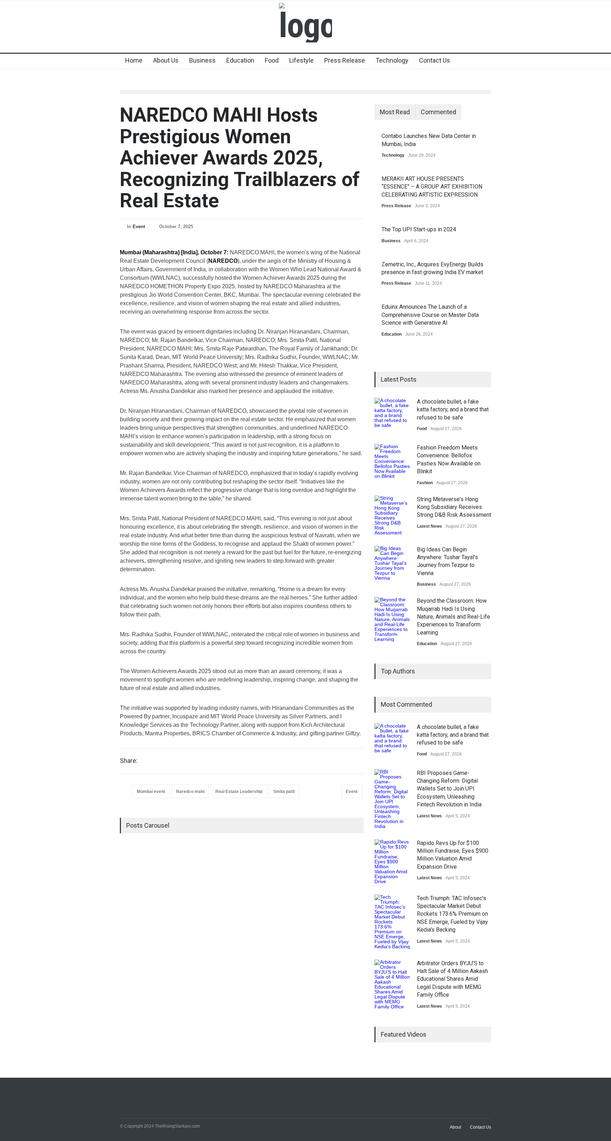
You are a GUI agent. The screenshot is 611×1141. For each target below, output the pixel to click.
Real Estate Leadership (238, 791)
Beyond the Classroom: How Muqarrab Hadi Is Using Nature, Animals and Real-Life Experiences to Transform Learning (453, 616)
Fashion (425, 482)
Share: (129, 761)
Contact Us (434, 60)
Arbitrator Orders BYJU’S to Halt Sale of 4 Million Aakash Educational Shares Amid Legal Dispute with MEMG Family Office (452, 979)
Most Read (395, 112)
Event (139, 226)
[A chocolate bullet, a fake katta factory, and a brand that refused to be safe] (392, 415)
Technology (392, 60)
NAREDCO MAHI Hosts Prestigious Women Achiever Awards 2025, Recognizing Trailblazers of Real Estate (240, 158)
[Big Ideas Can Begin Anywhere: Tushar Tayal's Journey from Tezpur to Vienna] (392, 563)
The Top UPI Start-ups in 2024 (419, 229)
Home (133, 60)
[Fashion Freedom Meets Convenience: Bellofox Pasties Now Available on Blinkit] (392, 461)
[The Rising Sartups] (305, 25)
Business (202, 60)
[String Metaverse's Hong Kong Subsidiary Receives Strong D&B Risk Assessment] (392, 515)
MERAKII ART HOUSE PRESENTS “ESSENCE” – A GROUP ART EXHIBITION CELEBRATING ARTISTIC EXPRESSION (432, 186)
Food (272, 60)
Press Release (344, 60)
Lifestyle (301, 60)
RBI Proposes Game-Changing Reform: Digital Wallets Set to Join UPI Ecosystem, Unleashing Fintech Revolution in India (449, 789)
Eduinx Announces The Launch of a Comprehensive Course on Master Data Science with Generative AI (430, 314)
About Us (166, 60)
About (455, 1127)
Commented (438, 112)
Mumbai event (151, 791)
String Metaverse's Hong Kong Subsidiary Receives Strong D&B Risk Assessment (454, 507)
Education (240, 60)
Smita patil (284, 791)
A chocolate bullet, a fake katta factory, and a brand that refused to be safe (453, 409)
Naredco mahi (190, 791)
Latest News (429, 526)
